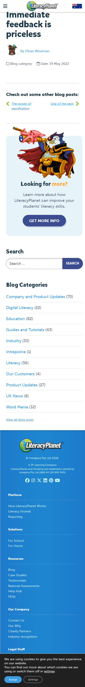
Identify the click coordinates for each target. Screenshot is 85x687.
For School (16, 541)
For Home (15, 546)
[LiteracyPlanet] (42, 6)
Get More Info (44, 220)
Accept (13, 679)
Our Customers (20, 373)
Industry (13, 340)
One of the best (62, 104)
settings (49, 671)
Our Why (14, 626)
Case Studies (17, 575)
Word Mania (17, 406)
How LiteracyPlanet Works (27, 506)
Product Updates (22, 384)
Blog (11, 570)
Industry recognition (22, 637)
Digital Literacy (19, 307)
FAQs (11, 596)
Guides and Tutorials (25, 329)
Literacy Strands (19, 511)
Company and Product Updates (35, 296)
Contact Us (16, 620)
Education (15, 318)
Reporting (15, 517)
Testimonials (17, 580)
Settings (33, 679)
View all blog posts (20, 420)
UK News (14, 395)
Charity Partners (19, 631)
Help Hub (15, 591)
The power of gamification (21, 106)
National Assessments (23, 586)
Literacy (13, 362)
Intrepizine (16, 351)
